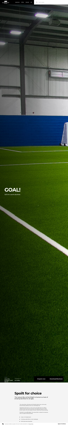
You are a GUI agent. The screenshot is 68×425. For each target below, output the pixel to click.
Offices (22, 2)
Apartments (17, 2)
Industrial (27, 2)
